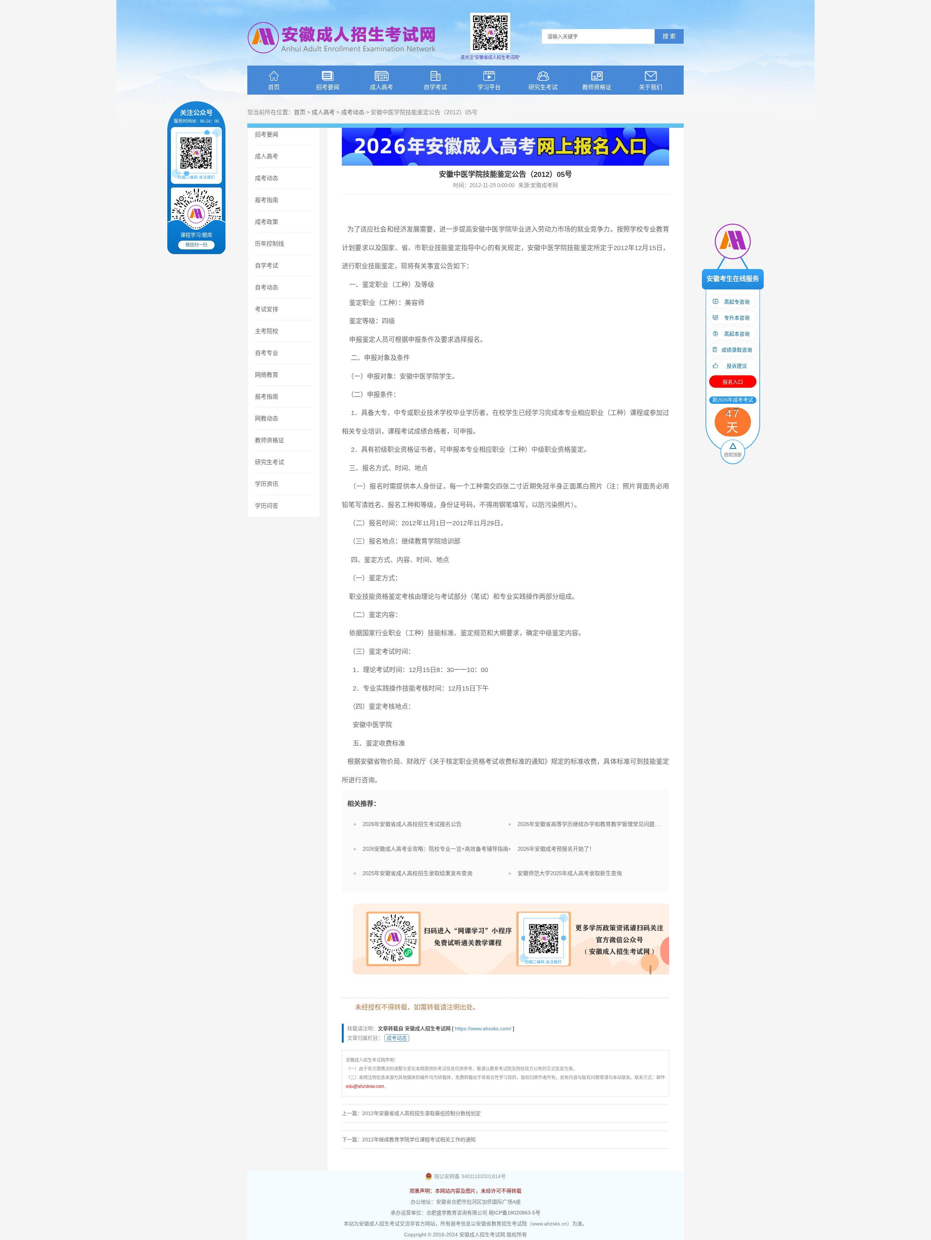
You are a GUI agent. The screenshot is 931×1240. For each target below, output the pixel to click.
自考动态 (266, 287)
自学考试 (435, 87)
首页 (274, 87)
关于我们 (650, 87)
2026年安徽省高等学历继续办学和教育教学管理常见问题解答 (592, 824)
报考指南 (266, 200)
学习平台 (489, 87)
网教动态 (266, 418)
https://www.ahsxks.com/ (483, 1028)
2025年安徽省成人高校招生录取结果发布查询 (417, 873)
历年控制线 (269, 244)
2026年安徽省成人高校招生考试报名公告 (412, 824)
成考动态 (352, 112)
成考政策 (266, 222)
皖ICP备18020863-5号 (514, 1213)
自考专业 (266, 353)
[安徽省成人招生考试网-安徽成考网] (341, 58)
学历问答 (266, 506)
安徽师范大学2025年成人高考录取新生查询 (570, 873)
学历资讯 (266, 484)
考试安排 (266, 309)
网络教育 (266, 375)
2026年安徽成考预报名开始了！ (556, 849)
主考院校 (266, 331)
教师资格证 (596, 87)
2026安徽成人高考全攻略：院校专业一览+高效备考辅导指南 (435, 849)
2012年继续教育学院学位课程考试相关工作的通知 (419, 1139)
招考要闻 (327, 87)
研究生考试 (543, 87)
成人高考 (381, 87)
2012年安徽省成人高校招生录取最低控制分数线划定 (421, 1113)
